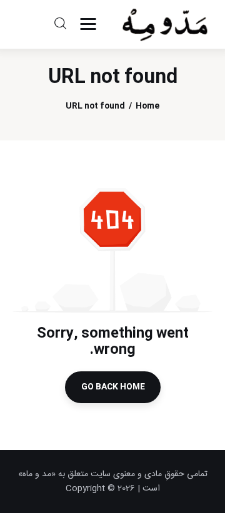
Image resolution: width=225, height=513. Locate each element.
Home (147, 106)
